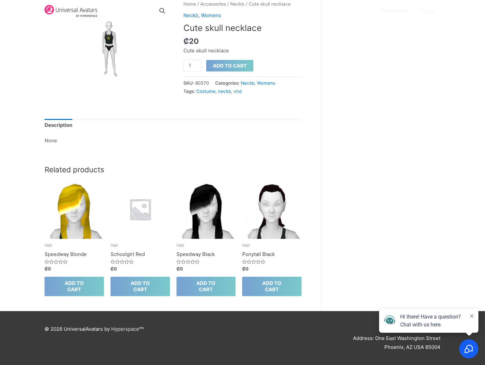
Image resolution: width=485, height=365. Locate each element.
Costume (205, 91)
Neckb (247, 83)
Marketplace (395, 11)
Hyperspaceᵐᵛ (127, 329)
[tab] (58, 125)
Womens (266, 83)
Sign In (427, 11)
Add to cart (230, 66)
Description (58, 125)
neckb (224, 91)
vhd (238, 91)
